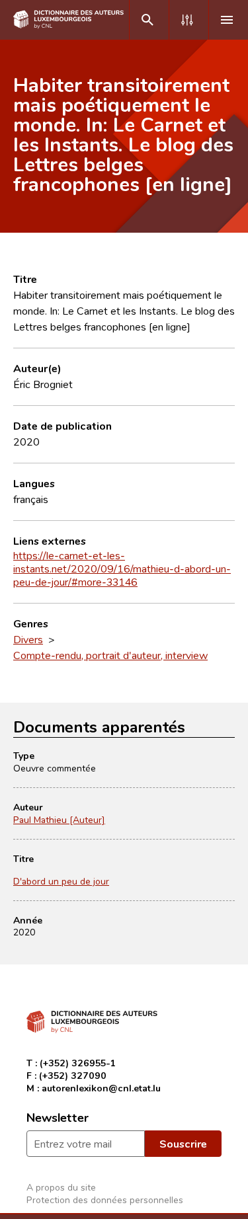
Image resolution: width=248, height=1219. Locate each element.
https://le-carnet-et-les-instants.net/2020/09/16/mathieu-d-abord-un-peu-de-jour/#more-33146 (122, 568)
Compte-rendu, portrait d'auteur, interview (110, 655)
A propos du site (61, 1187)
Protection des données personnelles (104, 1199)
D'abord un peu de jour (61, 881)
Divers (28, 639)
